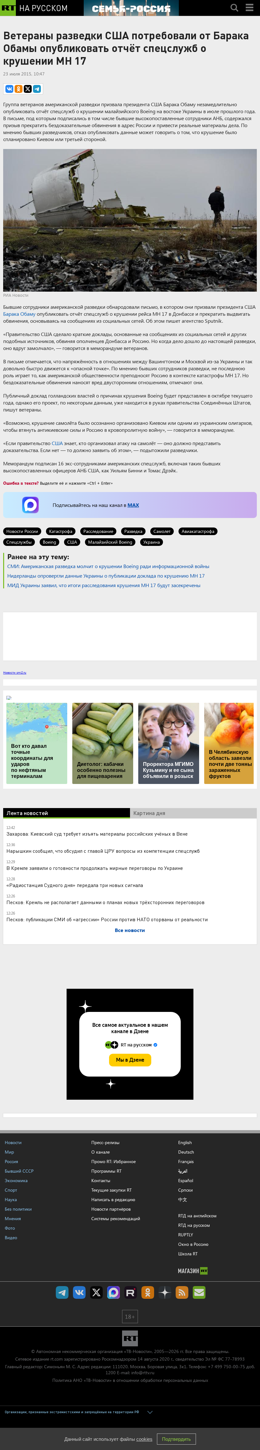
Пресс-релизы (105, 1142)
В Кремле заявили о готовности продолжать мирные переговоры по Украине (94, 867)
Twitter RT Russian (96, 1292)
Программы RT (106, 1171)
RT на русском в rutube (130, 1292)
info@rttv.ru (142, 1372)
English (185, 1142)
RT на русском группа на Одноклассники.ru (147, 1292)
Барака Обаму (19, 313)
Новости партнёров (111, 1209)
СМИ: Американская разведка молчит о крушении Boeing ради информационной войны (108, 566)
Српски (185, 1190)
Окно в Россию (193, 1244)
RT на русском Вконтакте (79, 1292)
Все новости (130, 930)
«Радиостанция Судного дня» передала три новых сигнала (74, 885)
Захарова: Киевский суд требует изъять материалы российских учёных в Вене (97, 833)
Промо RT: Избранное (113, 1161)
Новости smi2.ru (14, 672)
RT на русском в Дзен (165, 1292)
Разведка (133, 531)
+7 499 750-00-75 (226, 1366)
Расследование (98, 531)
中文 (182, 1199)
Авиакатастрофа (198, 531)
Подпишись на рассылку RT (199, 1292)
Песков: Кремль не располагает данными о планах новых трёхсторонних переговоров (105, 902)
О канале (100, 1152)
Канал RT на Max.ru (113, 1292)
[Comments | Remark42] (130, 636)
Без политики (18, 1209)
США (57, 443)
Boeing (49, 542)
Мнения (13, 1218)
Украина (151, 542)
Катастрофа (60, 531)
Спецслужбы (19, 542)
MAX (133, 505)
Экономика (16, 1180)
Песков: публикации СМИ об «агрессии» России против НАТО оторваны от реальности (107, 919)
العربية (182, 1171)
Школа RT (188, 1254)
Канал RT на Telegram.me (62, 1292)
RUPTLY (185, 1235)
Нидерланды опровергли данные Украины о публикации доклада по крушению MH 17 (106, 575)
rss (182, 1292)
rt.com (56, 1359)
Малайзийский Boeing (110, 542)
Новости (13, 1142)
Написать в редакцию (113, 1199)
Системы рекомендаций (115, 1218)
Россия (11, 1161)
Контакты (100, 1180)
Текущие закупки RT (111, 1190)
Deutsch (186, 1152)
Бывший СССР (19, 1171)
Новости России (22, 531)
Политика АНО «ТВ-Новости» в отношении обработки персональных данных (130, 1380)
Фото (10, 1228)
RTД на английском (197, 1216)
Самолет (162, 531)
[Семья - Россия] (131, 8)
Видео (11, 1237)
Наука (11, 1199)
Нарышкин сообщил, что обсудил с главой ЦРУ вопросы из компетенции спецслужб (103, 850)
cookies (144, 1439)
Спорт (11, 1190)
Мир (9, 1152)
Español (185, 1180)
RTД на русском (194, 1225)
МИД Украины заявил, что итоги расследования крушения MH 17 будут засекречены (103, 585)
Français (186, 1161)
